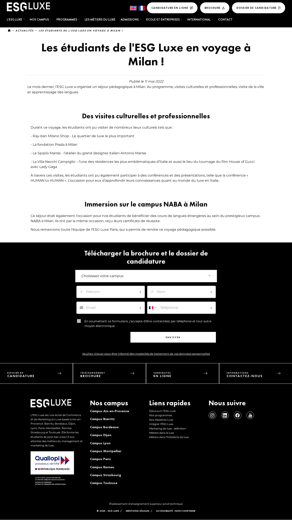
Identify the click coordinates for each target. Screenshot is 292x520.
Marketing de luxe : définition (167, 428)
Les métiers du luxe (100, 19)
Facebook (237, 415)
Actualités (24, 30)
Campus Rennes (102, 467)
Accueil (9, 31)
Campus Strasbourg (105, 475)
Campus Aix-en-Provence (109, 411)
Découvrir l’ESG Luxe (162, 411)
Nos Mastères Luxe (161, 419)
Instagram (212, 415)
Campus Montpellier (105, 451)
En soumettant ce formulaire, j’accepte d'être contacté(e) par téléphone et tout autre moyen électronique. (147, 323)
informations (245, 374)
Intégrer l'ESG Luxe (161, 424)
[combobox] (152, 308)
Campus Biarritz (102, 419)
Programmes (66, 19)
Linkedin (225, 415)
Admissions (130, 19)
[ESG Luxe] (28, 6)
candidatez (162, 374)
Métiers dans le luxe (161, 432)
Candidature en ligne (169, 8)
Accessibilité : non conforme (175, 511)
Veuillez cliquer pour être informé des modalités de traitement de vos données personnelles (146, 353)
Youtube (250, 415)
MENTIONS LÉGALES (137, 511)
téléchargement (92, 374)
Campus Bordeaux (104, 427)
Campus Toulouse (103, 483)
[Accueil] (51, 405)
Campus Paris (100, 459)
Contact (225, 19)
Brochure (212, 8)
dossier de (21, 374)
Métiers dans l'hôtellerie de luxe (169, 437)
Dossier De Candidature (256, 8)
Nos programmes (160, 415)
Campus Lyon (100, 443)
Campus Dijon (100, 435)
